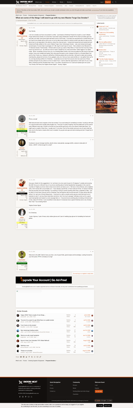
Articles (54, 2)
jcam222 (23, 352)
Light (104, 400)
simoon (22, 321)
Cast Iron (88, 5)
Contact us (52, 391)
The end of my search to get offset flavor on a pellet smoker (37, 320)
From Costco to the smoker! (28, 325)
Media (61, 2)
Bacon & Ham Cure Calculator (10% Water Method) (35, 340)
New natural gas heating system (29, 330)
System (98, 400)
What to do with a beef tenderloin (30, 335)
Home (51, 385)
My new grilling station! (105, 42)
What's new (38, 2)
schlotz (88, 337)
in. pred (88, 321)
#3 (92, 139)
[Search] (115, 2)
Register (97, 388)
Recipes (71, 5)
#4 (92, 179)
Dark (110, 400)
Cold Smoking (59, 5)
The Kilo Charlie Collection (106, 59)
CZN (22, 342)
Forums (47, 2)
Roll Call (38, 347)
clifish (22, 332)
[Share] (91, 28)
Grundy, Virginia (23, 45)
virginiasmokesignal (22, 20)
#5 (92, 209)
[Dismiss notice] (115, 10)
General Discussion (37, 352)
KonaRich (23, 327)
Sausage (40, 5)
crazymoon (87, 352)
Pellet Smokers (36, 321)
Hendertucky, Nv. (23, 269)
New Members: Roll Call (21, 5)
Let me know (95, 10)
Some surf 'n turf (103, 26)
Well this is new (25, 345)
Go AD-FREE (99, 391)
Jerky (66, 5)
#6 (92, 251)
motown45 (23, 316)
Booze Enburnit (24, 347)
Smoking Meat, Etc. (79, 5)
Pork (34, 316)
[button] (43, 2)
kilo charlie (87, 316)
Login (96, 385)
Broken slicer (102, 50)
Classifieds (75, 394)
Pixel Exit (86, 400)
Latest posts (100, 23)
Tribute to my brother (26, 350)
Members (69, 2)
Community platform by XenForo (65, 400)
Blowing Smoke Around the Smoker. (41, 332)
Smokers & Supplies (49, 5)
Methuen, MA (24, 155)
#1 (92, 27)
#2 (92, 115)
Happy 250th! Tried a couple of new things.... (33, 315)
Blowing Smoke (32, 5)
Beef (35, 337)
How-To (94, 5)
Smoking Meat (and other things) (81, 391)
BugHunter (23, 337)
